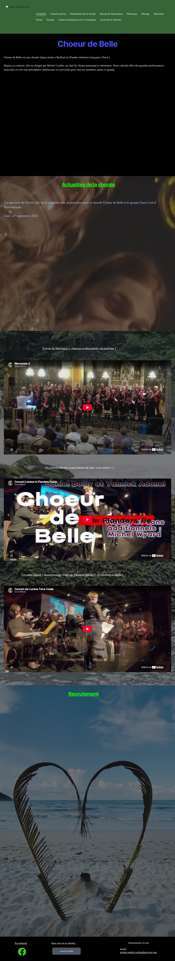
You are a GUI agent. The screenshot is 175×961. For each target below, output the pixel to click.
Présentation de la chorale (83, 13)
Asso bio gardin (66, 951)
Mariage (145, 13)
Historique (132, 13)
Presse (39, 19)
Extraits (50, 19)
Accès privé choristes (110, 19)
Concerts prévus (58, 13)
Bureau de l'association (111, 13)
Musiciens (159, 13)
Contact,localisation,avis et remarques (77, 19)
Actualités (41, 13)
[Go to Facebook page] (22, 952)
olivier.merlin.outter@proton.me (138, 952)
